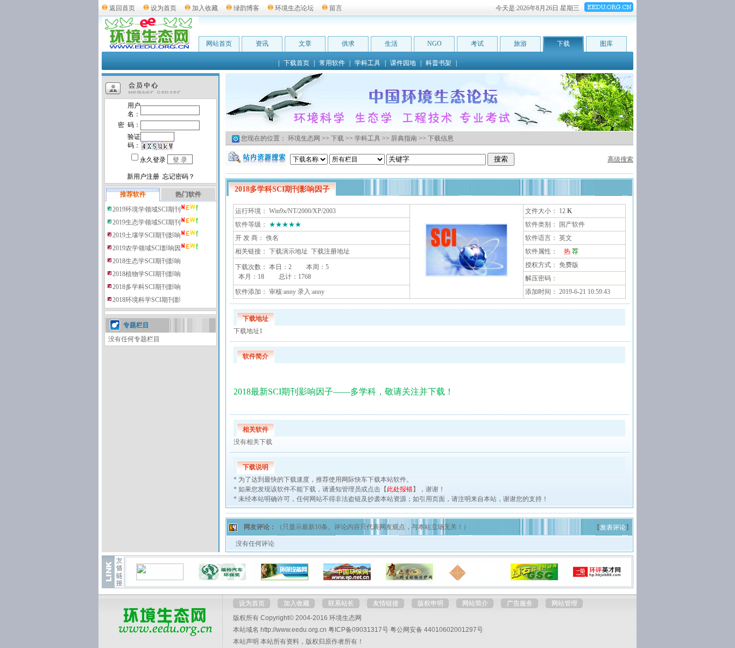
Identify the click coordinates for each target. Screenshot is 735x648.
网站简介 (475, 603)
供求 (348, 43)
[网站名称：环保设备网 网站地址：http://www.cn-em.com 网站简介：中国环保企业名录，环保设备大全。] (284, 578)
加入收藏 (205, 8)
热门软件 (188, 194)
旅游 (520, 43)
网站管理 (564, 603)
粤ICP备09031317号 (358, 629)
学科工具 (367, 138)
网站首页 (219, 43)
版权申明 (430, 603)
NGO (434, 43)
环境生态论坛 (294, 8)
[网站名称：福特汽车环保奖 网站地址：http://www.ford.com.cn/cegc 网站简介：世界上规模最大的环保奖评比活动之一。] (222, 578)
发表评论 (613, 527)
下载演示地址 (288, 251)
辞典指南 (404, 138)
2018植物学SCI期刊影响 (146, 274)
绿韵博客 (246, 8)
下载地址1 (248, 331)
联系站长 (341, 603)
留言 (335, 8)
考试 (477, 43)
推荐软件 (133, 194)
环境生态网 (304, 138)
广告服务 (520, 603)
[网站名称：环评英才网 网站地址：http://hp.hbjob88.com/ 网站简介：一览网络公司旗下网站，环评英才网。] (596, 578)
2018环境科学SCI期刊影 (146, 300)
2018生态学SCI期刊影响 (146, 261)
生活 (391, 43)
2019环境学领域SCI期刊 (146, 209)
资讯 (262, 43)
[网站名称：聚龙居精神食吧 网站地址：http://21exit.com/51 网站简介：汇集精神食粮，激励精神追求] (472, 578)
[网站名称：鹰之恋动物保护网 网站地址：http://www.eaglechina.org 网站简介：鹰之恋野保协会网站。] (409, 578)
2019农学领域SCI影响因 (146, 248)
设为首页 (163, 8)
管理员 (351, 489)
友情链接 (386, 603)
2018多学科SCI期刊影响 (146, 287)
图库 (606, 43)
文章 (305, 43)
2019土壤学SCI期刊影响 (146, 235)
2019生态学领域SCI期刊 (146, 222)
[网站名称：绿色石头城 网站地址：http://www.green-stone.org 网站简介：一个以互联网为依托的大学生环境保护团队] (534, 578)
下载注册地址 (330, 251)
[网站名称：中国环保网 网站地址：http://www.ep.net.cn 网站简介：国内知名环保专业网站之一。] (347, 578)
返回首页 (122, 8)
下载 (563, 43)
